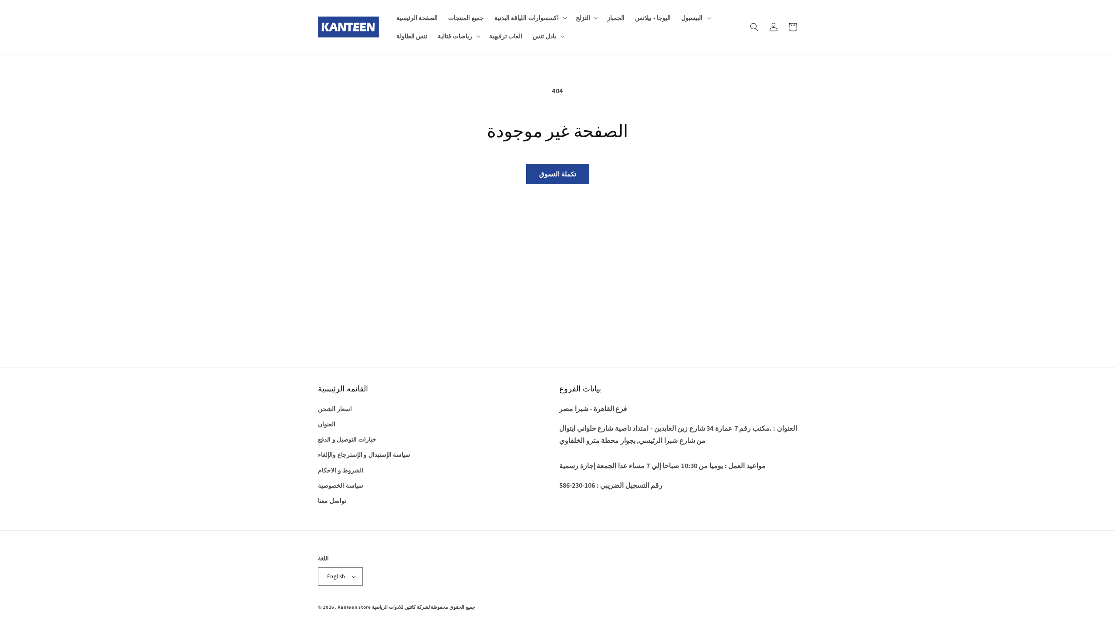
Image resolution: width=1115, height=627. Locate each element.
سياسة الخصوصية (340, 485)
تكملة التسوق (557, 174)
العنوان (326, 424)
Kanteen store (354, 607)
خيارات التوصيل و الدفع (347, 439)
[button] (530, 18)
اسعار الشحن (335, 409)
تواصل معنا (332, 501)
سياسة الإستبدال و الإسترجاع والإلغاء (364, 454)
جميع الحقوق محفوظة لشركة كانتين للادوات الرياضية (423, 607)
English (336, 576)
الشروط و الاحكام (340, 470)
